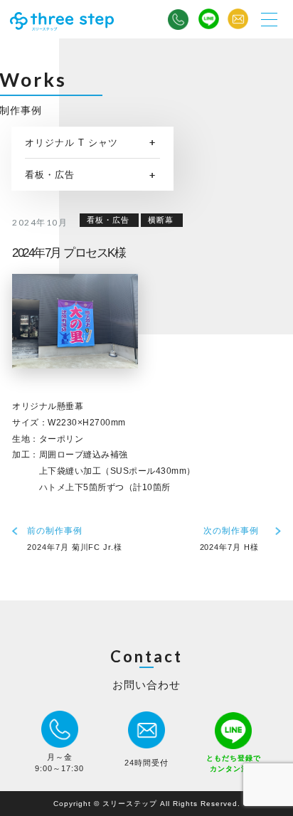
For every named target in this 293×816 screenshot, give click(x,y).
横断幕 (161, 220)
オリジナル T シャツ (71, 142)
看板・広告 (50, 174)
